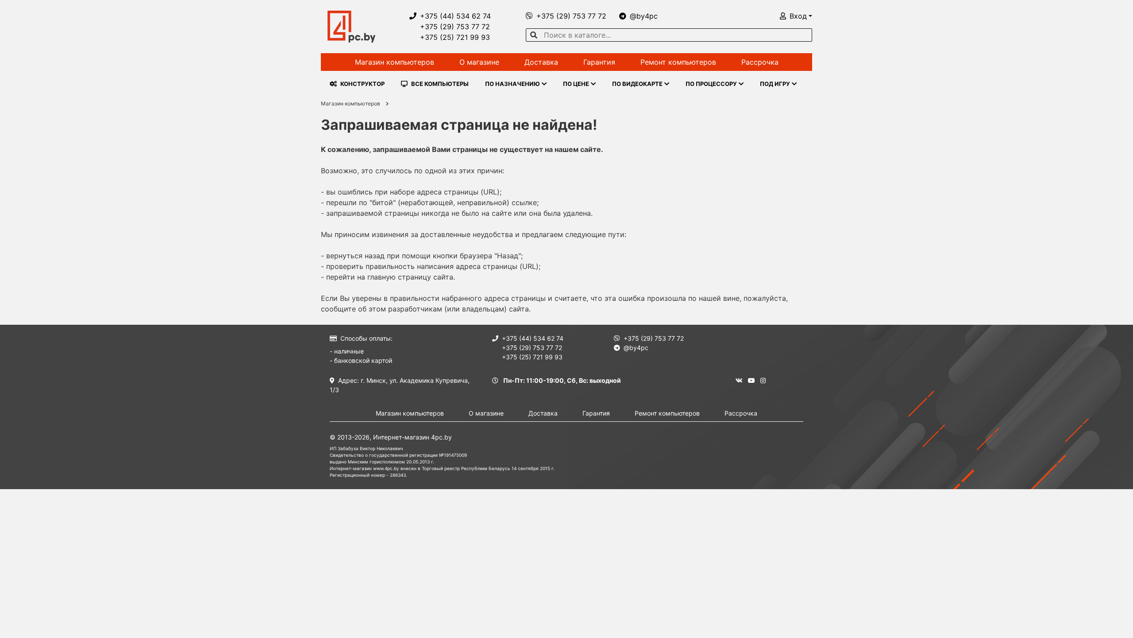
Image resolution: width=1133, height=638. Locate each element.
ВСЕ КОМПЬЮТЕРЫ (440, 83)
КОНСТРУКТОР (362, 83)
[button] (796, 16)
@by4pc (644, 16)
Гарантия (599, 62)
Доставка (541, 62)
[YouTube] (751, 380)
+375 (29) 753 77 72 (455, 26)
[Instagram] (763, 380)
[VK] (739, 380)
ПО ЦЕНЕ (576, 83)
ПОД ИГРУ (775, 83)
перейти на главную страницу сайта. (390, 276)
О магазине (479, 62)
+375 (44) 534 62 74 (455, 16)
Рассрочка (759, 62)
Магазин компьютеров (394, 62)
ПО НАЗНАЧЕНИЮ (512, 83)
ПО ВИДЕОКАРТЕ (637, 83)
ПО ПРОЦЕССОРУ (711, 83)
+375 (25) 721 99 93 (455, 37)
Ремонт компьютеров (678, 62)
